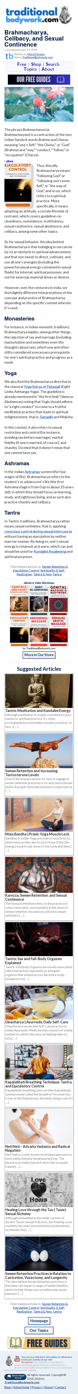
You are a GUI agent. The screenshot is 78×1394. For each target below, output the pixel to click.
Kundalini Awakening (50, 551)
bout (48, 69)
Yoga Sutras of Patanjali (42, 386)
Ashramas (32, 471)
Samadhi (46, 417)
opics (31, 69)
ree (22, 64)
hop (37, 64)
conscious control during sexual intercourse (38, 531)
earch (53, 64)
